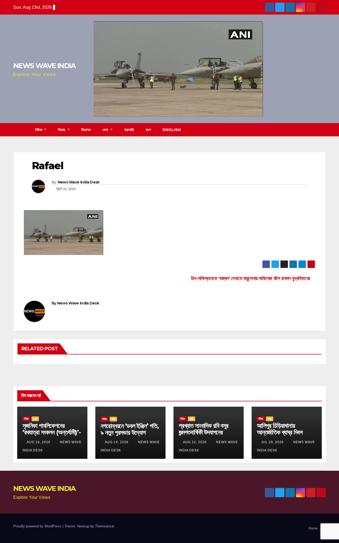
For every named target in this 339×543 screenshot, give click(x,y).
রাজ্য (35, 418)
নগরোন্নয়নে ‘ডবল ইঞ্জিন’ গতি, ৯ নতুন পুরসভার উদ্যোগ (130, 429)
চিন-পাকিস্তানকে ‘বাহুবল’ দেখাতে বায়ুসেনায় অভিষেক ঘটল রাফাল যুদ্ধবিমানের (251, 278)
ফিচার (62, 129)
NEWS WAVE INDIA (44, 65)
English (172, 129)
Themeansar (104, 526)
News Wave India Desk (79, 182)
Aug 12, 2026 (195, 442)
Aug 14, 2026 (116, 442)
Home (313, 528)
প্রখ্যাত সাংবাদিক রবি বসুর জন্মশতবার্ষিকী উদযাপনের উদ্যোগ (203, 432)
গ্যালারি (129, 129)
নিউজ (39, 129)
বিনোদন (86, 129)
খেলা (106, 129)
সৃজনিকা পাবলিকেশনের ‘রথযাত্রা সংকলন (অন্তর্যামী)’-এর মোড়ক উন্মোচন (52, 432)
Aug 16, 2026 (38, 442)
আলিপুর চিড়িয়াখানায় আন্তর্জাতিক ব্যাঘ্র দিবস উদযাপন (279, 432)
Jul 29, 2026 (272, 442)
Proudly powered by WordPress (38, 526)
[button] (322, 129)
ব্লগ (148, 129)
